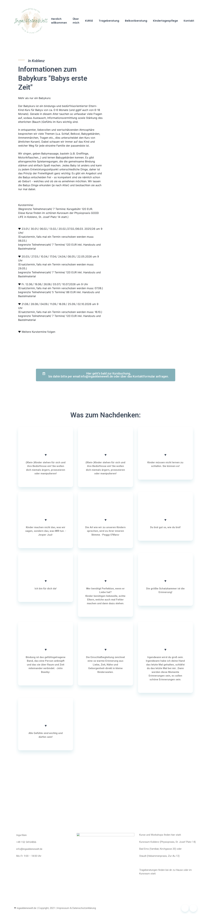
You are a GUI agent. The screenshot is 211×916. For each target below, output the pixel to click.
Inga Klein (21, 835)
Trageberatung (109, 20)
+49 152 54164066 (26, 842)
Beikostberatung (136, 20)
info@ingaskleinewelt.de (29, 849)
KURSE (89, 20)
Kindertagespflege (165, 20)
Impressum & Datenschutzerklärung (76, 908)
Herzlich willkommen (59, 20)
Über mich (76, 20)
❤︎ (15, 908)
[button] (105, 375)
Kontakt (189, 20)
